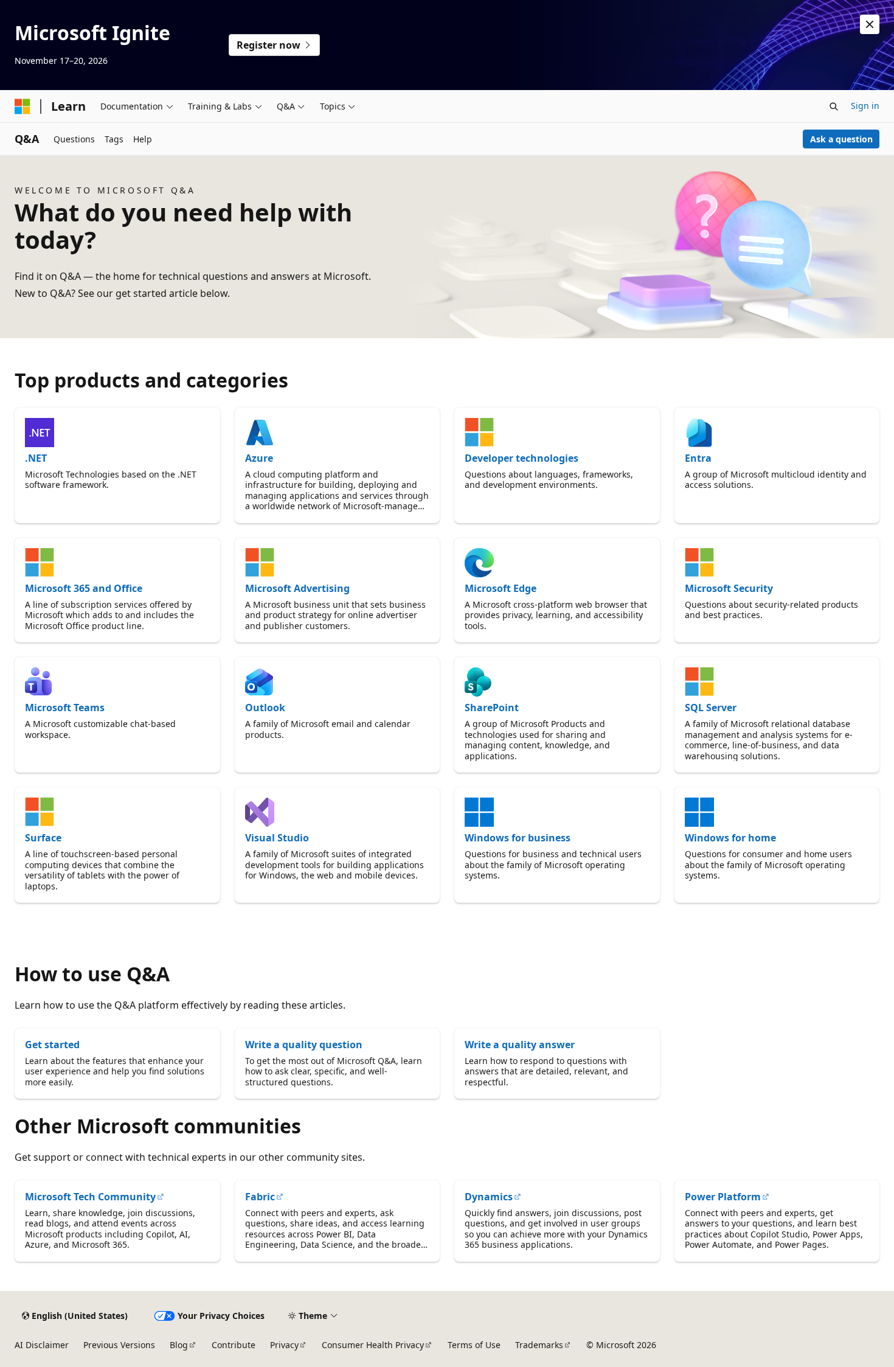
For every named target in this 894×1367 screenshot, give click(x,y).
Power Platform (723, 1197)
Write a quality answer (520, 1044)
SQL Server (710, 707)
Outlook (265, 707)
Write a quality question (303, 1044)
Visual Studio (277, 838)
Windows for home (730, 838)
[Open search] (834, 106)
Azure (259, 458)
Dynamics (489, 1197)
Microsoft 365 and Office (83, 588)
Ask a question (841, 139)
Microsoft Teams (65, 707)
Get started (52, 1044)
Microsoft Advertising (297, 588)
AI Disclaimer (42, 1345)
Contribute (233, 1345)
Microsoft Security (729, 588)
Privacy (284, 1345)
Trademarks (539, 1345)
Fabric (260, 1197)
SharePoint (492, 707)
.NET (36, 458)
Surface (43, 838)
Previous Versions (119, 1345)
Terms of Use (474, 1345)
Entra (698, 458)
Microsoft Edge (500, 588)
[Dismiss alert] (869, 24)
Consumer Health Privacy (373, 1345)
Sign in (865, 105)
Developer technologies (521, 458)
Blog (179, 1345)
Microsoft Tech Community (90, 1197)
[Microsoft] (22, 106)
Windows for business (517, 838)
